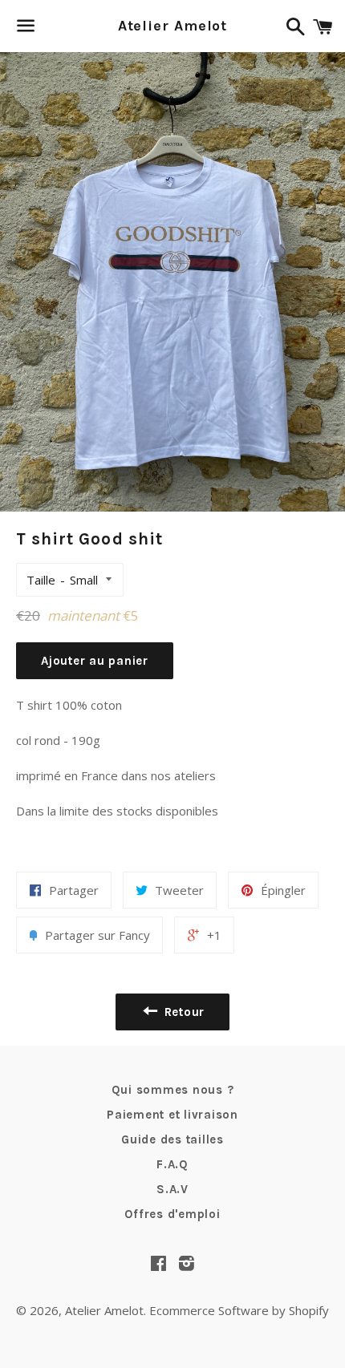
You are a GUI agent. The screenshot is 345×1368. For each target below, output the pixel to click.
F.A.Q (172, 1164)
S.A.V (172, 1189)
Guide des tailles (172, 1139)
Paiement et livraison (172, 1114)
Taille (40, 580)
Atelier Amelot (173, 25)
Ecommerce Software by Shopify (239, 1310)
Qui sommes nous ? (173, 1090)
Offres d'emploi (172, 1214)
